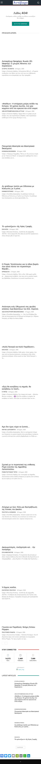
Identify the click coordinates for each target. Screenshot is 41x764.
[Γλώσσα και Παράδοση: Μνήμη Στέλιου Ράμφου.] (20, 613)
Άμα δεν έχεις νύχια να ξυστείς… (16, 427)
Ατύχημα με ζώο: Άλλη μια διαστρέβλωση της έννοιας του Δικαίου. (19, 508)
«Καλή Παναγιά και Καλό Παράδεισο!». (18, 347)
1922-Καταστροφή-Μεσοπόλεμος (13, 311)
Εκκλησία (5, 229)
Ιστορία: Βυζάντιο (8, 68)
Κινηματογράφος (7, 191)
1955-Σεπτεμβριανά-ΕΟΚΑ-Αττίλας (13, 111)
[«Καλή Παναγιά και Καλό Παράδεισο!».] (20, 333)
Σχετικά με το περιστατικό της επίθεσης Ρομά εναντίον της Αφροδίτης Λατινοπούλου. (18, 467)
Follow (20, 654)
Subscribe (33, 654)
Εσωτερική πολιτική (9, 590)
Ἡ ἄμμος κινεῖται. (9, 587)
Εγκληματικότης (7, 552)
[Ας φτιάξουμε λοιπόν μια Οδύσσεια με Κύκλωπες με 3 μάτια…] (20, 172)
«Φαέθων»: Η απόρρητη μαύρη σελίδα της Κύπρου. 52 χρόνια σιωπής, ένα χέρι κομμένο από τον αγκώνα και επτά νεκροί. (20, 106)
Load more (20, 747)
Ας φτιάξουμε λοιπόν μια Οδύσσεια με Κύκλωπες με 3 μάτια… (18, 187)
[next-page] (6, 643)
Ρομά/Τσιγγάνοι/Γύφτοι (9, 472)
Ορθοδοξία (6, 271)
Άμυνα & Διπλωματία (9, 429)
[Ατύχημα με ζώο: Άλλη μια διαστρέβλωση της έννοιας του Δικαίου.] (20, 493)
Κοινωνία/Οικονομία (9, 151)
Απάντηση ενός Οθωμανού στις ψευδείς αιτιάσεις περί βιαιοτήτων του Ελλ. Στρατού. (20, 308)
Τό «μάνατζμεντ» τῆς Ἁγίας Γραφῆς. (17, 226)
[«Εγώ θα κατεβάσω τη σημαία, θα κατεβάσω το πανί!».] (20, 373)
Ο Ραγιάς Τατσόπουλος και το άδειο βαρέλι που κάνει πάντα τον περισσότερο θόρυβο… (20, 266)
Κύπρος (4, 391)
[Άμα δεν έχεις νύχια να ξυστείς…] (20, 413)
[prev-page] (3, 643)
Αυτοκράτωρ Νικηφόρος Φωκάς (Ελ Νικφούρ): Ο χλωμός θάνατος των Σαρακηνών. (17, 63)
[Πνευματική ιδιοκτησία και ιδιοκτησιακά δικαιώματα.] (20, 132)
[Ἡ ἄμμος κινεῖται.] (20, 573)
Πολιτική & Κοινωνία (9, 512)
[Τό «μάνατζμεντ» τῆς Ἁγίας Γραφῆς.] (20, 212)
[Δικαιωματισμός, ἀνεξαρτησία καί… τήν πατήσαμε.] (20, 533)
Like (8, 654)
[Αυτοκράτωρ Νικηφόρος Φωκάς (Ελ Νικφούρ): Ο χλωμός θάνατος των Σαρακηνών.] (20, 47)
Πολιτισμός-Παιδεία (8, 632)
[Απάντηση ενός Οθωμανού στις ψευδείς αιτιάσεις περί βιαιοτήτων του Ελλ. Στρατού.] (20, 293)
